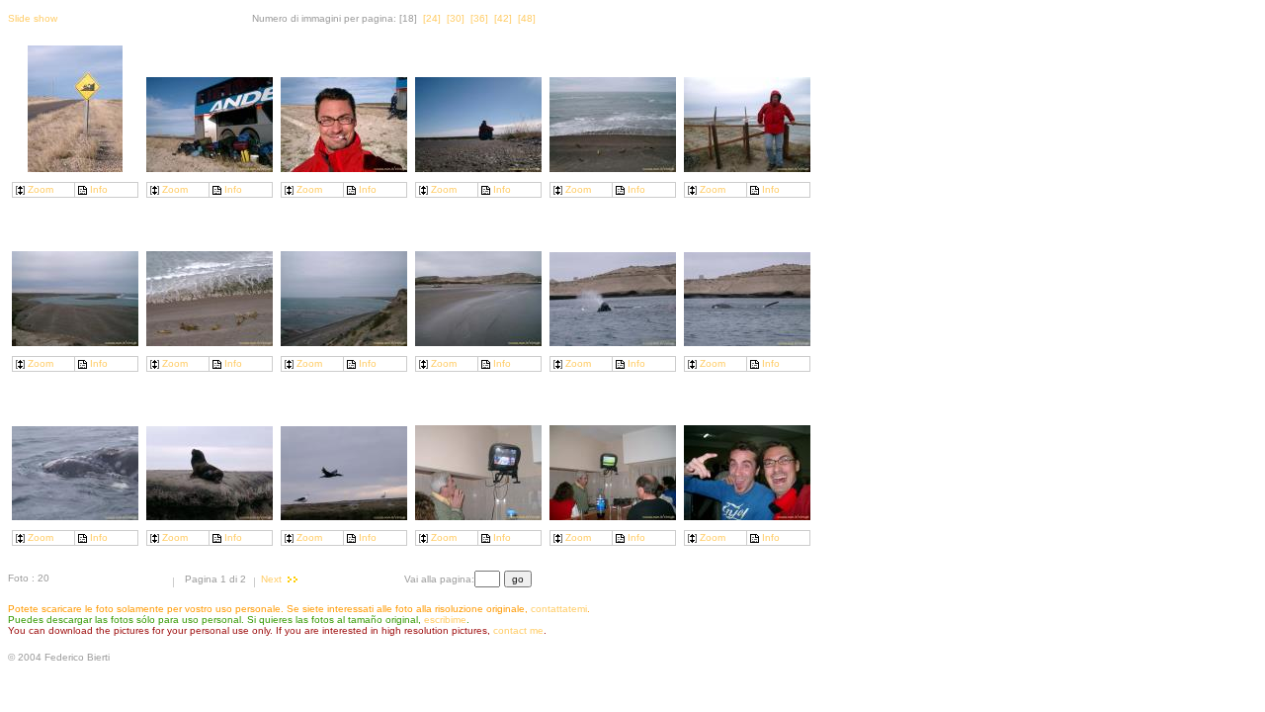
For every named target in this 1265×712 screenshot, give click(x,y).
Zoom (40, 189)
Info (99, 189)
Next (271, 579)
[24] (432, 18)
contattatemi (559, 608)
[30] (455, 18)
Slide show (32, 18)
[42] (503, 18)
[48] (527, 18)
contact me (518, 630)
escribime (445, 619)
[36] (479, 18)
